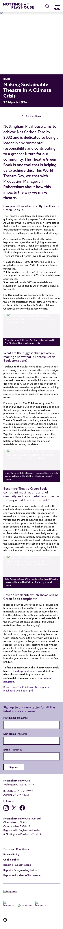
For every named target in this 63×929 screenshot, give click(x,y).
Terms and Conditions (16, 849)
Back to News (33, 116)
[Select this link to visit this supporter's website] (10, 892)
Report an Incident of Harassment (22, 875)
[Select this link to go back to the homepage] (18, 6)
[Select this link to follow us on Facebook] (22, 809)
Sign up (13, 767)
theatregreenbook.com (26, 671)
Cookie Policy (11, 859)
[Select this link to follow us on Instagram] (6, 809)
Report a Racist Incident (17, 864)
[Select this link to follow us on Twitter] (14, 809)
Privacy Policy (11, 854)
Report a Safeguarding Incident (21, 870)
